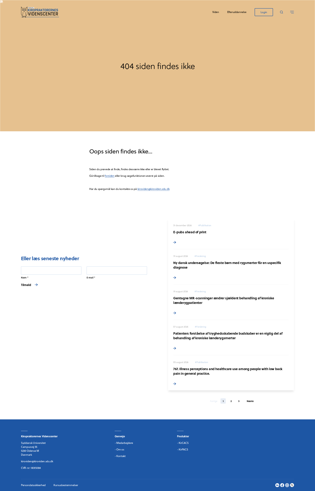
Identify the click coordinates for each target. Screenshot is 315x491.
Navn (24, 277)
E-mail (90, 277)
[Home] (40, 12)
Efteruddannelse (236, 12)
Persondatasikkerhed (33, 485)
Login (264, 12)
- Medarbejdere (124, 443)
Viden (215, 12)
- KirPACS (182, 449)
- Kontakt (120, 456)
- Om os (119, 449)
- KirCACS (183, 443)
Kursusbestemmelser (65, 485)
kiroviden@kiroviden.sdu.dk (153, 189)
